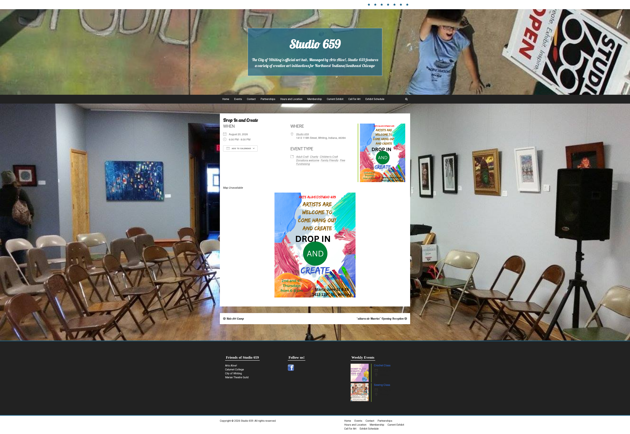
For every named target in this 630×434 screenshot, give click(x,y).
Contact (251, 99)
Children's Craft (329, 156)
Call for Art (354, 99)
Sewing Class (382, 385)
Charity (314, 156)
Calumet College (234, 369)
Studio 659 (315, 44)
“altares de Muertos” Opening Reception (380, 318)
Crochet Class (382, 365)
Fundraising (303, 164)
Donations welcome (307, 160)
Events (238, 99)
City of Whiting (233, 373)
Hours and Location (291, 99)
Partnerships (268, 99)
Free (342, 160)
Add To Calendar (241, 149)
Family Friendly (329, 160)
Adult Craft (302, 156)
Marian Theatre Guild (237, 377)
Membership (314, 99)
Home (225, 99)
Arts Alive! (231, 365)
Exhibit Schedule (374, 99)
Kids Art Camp (235, 318)
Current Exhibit (335, 99)
